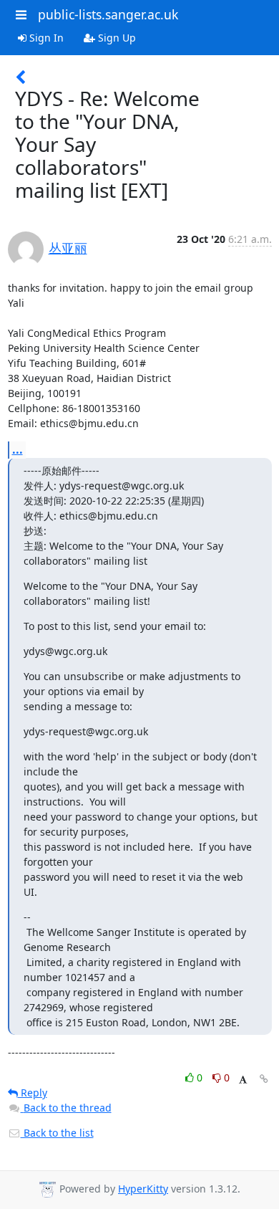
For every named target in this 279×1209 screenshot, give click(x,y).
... (17, 449)
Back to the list (57, 1132)
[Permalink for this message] (264, 1079)
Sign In (45, 37)
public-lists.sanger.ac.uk (108, 14)
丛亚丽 (68, 248)
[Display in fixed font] (243, 1079)
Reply (32, 1092)
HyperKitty (143, 1188)
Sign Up (115, 37)
